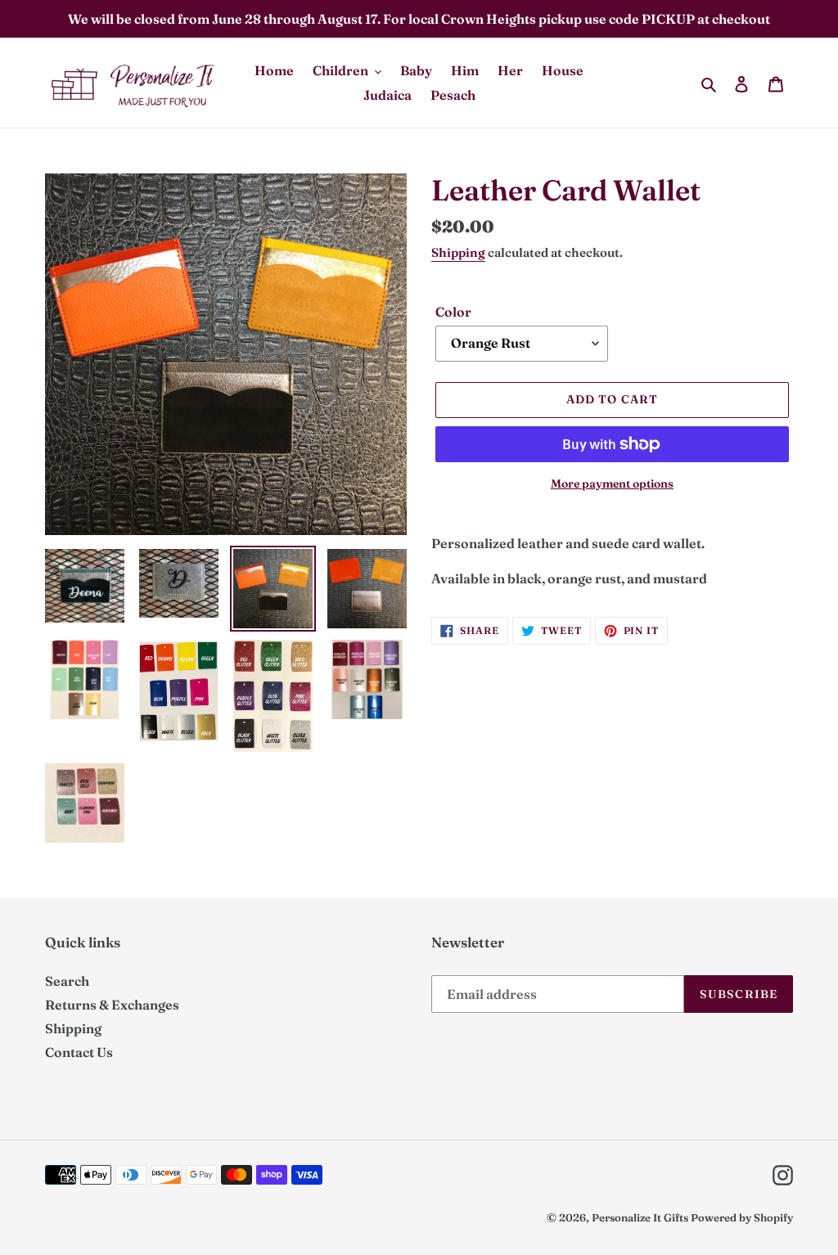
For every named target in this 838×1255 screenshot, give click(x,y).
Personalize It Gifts (640, 1217)
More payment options (612, 483)
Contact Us (79, 1052)
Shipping (458, 252)
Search (67, 981)
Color (453, 312)
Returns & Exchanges (112, 1004)
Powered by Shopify (742, 1217)
